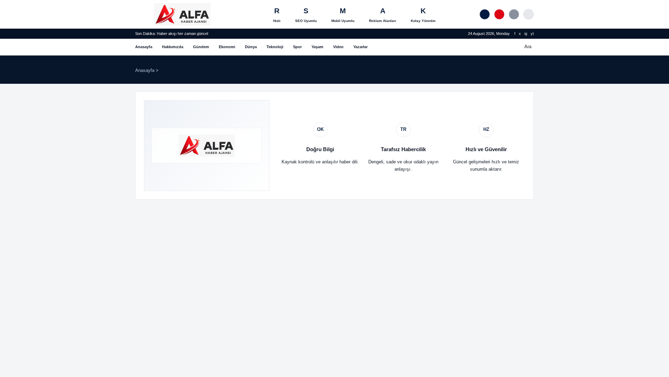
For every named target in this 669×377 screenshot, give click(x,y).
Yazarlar (360, 47)
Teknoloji (275, 47)
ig (525, 33)
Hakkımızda (172, 47)
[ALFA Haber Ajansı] (182, 14)
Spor (297, 47)
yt (532, 33)
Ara (527, 46)
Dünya (251, 47)
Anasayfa (143, 47)
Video (338, 47)
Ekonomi (227, 47)
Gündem (201, 47)
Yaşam (317, 47)
